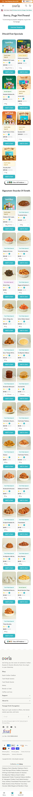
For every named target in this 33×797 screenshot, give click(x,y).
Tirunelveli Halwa (22, 215)
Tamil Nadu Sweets (8, 678)
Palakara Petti (7, 768)
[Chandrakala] (24, 510)
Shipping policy (6, 754)
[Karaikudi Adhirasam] (9, 375)
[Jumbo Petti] (24, 82)
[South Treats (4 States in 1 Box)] (9, 118)
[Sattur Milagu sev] (9, 307)
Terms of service (25, 751)
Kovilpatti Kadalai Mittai (9, 522)
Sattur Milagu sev (8, 319)
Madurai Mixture (7, 251)
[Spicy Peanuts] (24, 544)
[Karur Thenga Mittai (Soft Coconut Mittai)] (9, 341)
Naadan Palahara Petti (19, 768)
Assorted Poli (21, 386)
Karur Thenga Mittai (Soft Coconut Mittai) (9, 353)
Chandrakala (21, 522)
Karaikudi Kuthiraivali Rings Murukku (9, 488)
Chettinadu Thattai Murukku (24, 454)
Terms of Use (23, 721)
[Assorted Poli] (24, 375)
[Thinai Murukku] (9, 612)
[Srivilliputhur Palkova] (24, 341)
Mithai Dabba (16, 770)
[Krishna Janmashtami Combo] (24, 46)
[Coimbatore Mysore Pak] (9, 409)
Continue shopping (16, 27)
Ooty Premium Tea (17, 784)
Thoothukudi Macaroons (9, 590)
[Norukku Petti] (24, 118)
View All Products (18, 182)
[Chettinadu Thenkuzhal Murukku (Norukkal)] (24, 409)
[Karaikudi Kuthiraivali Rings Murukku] (9, 477)
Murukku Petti (7, 167)
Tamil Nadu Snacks (8, 682)
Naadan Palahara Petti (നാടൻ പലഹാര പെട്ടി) (9, 94)
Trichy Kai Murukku (23, 251)
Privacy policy (15, 751)
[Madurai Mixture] (9, 239)
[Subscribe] (28, 716)
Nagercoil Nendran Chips (24, 285)
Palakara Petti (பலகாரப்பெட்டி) (9, 60)
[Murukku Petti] (9, 154)
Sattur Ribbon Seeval (23, 319)
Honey (4, 685)
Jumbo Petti (21, 96)
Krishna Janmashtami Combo (24, 58)
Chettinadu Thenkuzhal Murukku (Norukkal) (24, 421)
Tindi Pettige (6, 770)
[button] (3, 5)
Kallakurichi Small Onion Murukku (24, 488)
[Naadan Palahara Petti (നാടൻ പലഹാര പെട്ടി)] (9, 82)
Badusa (5, 454)
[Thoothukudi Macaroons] (9, 578)
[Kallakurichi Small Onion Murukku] (24, 477)
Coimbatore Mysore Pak (9, 421)
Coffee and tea (7, 692)
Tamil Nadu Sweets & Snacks (17, 772)
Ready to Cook (6, 688)
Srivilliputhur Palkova (23, 353)
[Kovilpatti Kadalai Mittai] (9, 510)
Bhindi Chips (6, 285)
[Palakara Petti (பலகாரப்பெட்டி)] (9, 46)
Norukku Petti (21, 132)
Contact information (17, 754)
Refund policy (5, 751)
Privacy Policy (5, 723)
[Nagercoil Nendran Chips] (24, 273)
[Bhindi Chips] (9, 273)
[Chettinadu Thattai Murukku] (24, 443)
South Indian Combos (9, 675)
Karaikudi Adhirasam (8, 386)
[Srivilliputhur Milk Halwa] (9, 544)
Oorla (13, 759)
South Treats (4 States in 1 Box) (9, 132)
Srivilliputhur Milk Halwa (9, 556)
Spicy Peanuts (21, 556)
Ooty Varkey (6, 781)
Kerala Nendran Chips (24, 590)
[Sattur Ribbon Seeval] (24, 307)
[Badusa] (9, 443)
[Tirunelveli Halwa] (24, 203)
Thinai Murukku (7, 624)
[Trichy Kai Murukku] (24, 239)
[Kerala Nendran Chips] (24, 578)
